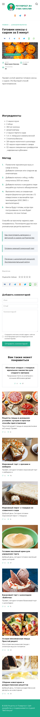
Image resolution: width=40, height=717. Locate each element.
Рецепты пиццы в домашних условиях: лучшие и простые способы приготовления (16, 420)
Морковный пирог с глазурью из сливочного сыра (17, 509)
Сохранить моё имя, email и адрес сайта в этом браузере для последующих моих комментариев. (20, 336)
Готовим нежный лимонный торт (19, 248)
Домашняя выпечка (12, 54)
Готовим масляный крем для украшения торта (16, 552)
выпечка (6, 271)
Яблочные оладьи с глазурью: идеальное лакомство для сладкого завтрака (20, 370)
